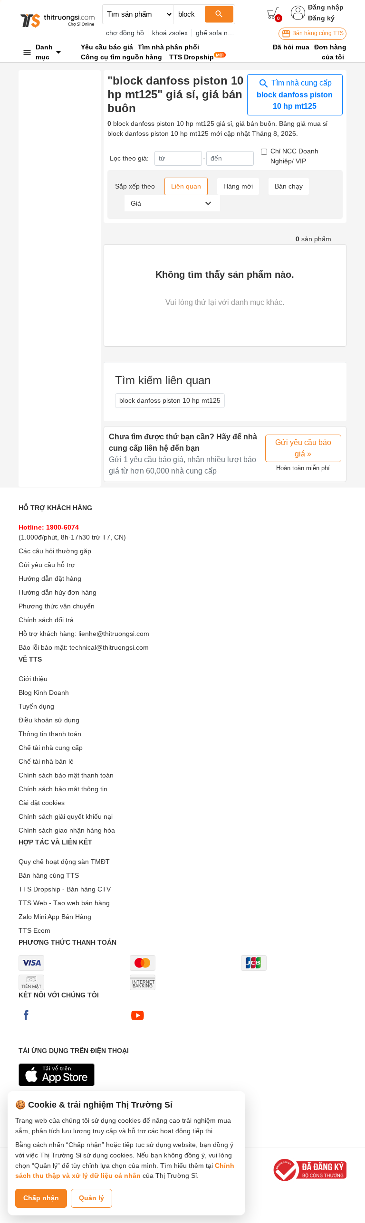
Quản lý (91, 1198)
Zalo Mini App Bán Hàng (55, 916)
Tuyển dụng (36, 706)
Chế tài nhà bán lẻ (46, 761)
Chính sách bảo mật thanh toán (66, 775)
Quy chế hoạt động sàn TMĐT (64, 861)
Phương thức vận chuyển (57, 606)
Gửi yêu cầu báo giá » (303, 448)
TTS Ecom (34, 930)
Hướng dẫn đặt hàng (50, 578)
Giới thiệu (33, 679)
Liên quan (186, 186)
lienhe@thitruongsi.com (113, 633)
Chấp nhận (41, 1198)
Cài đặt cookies (42, 802)
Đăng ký (321, 18)
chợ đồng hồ (125, 33)
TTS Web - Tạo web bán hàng (64, 903)
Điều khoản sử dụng (49, 720)
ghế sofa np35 (217, 33)
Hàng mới (238, 186)
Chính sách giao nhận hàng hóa (67, 830)
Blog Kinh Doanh (44, 692)
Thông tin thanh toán (50, 734)
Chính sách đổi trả (46, 620)
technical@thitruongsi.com (109, 647)
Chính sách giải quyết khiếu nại (66, 816)
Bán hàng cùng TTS (317, 33)
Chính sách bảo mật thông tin (63, 789)
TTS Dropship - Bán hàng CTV (65, 889)
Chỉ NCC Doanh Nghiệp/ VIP (294, 156)
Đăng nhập (326, 7)
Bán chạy (289, 186)
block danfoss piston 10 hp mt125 (170, 400)
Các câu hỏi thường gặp (55, 551)
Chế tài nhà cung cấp (51, 747)
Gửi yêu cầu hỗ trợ (47, 565)
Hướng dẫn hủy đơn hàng (57, 592)
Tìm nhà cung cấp (295, 94)
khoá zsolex (170, 33)
